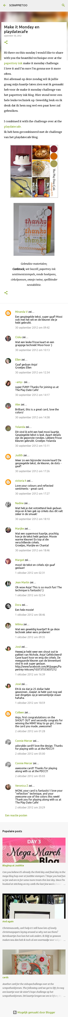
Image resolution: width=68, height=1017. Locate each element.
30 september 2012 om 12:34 (32, 372)
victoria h (20, 480)
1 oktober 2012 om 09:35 (30, 637)
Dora (18, 604)
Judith (19, 455)
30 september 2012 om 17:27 (32, 493)
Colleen (19, 712)
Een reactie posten (16, 815)
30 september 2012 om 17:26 (32, 471)
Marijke (20, 528)
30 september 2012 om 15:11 (32, 445)
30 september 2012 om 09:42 (32, 327)
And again (8, 921)
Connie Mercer (23, 740)
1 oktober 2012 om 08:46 (30, 614)
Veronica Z (21, 785)
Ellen (18, 359)
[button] (6, 42)
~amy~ (19, 382)
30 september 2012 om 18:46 (32, 550)
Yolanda (20, 426)
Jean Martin (22, 582)
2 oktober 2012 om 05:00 (30, 753)
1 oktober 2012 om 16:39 (30, 674)
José (18, 646)
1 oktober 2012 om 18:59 (30, 702)
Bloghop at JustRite (13, 865)
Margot (19, 559)
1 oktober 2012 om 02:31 (30, 572)
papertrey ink (13, 63)
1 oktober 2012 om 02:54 (30, 595)
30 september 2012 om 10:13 (32, 350)
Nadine (19, 503)
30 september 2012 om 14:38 (32, 417)
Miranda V (21, 311)
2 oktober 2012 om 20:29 (30, 807)
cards (5, 977)
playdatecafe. (12, 126)
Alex (17, 404)
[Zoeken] (63, 5)
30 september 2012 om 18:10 (32, 518)
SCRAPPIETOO (18, 5)
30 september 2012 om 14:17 (32, 394)
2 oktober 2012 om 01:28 (30, 731)
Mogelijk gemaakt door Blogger (36, 1012)
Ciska (18, 337)
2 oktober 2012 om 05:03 (30, 776)
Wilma (19, 624)
